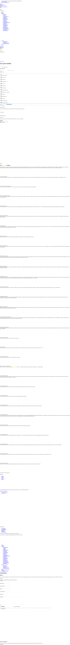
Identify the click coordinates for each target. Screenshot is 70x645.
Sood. (18, 533)
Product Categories (5, 547)
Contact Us (3, 570)
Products (3, 546)
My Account (1, 4)
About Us (3, 545)
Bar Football (4, 551)
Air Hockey (4, 549)
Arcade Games (5, 550)
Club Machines (5, 554)
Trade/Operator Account (5, 571)
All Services (4, 565)
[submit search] (11, 70)
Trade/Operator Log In (3, 5)
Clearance (4, 553)
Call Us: (1, 9)
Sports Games (5, 563)
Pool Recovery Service (6, 568)
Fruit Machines (5, 556)
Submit (3, 608)
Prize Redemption (5, 560)
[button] (1, 163)
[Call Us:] (0, 49)
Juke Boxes (4, 557)
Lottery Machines (5, 558)
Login (1, 3)
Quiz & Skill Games (5, 561)
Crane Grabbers (5, 555)
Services (3, 564)
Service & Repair (5, 566)
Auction (4, 548)
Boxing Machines (5, 552)
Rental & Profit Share (6, 562)
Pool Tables (4, 559)
